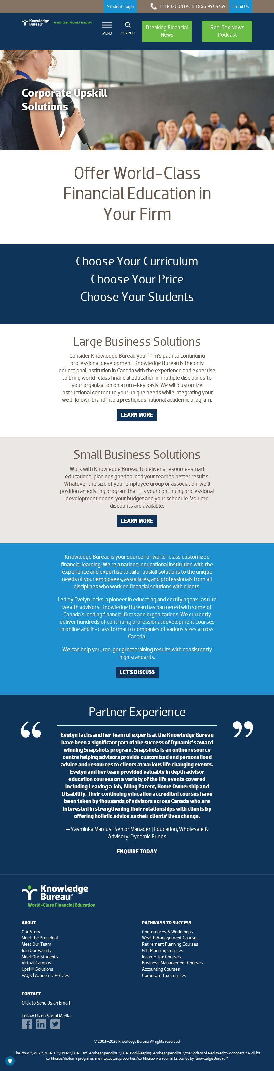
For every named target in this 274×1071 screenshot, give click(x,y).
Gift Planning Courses (162, 950)
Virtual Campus (36, 962)
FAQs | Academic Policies (46, 975)
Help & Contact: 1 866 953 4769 (192, 6)
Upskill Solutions (37, 969)
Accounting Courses (161, 969)
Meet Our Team (36, 944)
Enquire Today (137, 851)
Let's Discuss (137, 672)
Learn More (137, 415)
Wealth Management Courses (170, 937)
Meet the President (40, 937)
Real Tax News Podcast (227, 31)
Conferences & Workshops (167, 931)
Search (128, 33)
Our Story (31, 931)
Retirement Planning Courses (170, 944)
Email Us (240, 6)
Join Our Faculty (37, 950)
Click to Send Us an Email (46, 1003)
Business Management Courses (172, 962)
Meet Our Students (40, 956)
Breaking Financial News (167, 31)
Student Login (120, 6)
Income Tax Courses (161, 956)
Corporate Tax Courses (164, 975)
